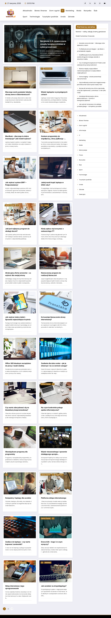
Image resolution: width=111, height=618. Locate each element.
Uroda (63, 17)
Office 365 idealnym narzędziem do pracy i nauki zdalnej (18, 364)
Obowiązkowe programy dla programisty (16, 453)
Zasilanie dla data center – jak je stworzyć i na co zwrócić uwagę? (54, 364)
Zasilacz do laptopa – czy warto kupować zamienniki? (17, 543)
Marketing (70, 11)
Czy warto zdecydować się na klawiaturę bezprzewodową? (17, 409)
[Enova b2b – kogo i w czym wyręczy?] (55, 527)
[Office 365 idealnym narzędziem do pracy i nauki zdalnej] (20, 349)
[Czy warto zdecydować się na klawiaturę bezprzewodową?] (20, 393)
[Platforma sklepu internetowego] (55, 483)
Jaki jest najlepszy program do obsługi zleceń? (17, 230)
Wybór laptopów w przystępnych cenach (54, 93)
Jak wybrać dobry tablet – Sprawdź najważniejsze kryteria (17, 318)
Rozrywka (87, 11)
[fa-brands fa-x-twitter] (90, 3)
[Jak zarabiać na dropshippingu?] (55, 571)
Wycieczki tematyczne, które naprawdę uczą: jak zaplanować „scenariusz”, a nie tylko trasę (91, 90)
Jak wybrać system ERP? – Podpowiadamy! (15, 184)
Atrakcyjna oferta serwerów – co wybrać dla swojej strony (18, 274)
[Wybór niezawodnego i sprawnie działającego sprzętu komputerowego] (55, 437)
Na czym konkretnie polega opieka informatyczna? (52, 409)
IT (62, 11)
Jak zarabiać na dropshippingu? (53, 586)
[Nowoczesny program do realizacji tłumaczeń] (55, 258)
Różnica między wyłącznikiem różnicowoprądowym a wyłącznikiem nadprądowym (89, 71)
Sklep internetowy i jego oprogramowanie (14, 587)
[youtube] (104, 3)
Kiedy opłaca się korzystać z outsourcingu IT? (52, 230)
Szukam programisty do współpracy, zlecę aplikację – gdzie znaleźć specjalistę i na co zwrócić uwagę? (53, 137)
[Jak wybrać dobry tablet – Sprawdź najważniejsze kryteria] (20, 302)
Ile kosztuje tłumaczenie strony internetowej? (53, 318)
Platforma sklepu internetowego (53, 498)
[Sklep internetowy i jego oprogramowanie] (20, 571)
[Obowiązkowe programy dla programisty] (20, 437)
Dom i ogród (54, 11)
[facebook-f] (85, 3)
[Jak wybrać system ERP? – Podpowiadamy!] (20, 168)
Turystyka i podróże (50, 17)
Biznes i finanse (41, 11)
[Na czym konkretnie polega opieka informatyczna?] (55, 393)
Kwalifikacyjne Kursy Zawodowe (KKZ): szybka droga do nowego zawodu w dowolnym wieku (90, 57)
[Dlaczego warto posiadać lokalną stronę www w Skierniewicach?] (20, 77)
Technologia (35, 17)
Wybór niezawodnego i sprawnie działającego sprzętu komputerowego (54, 453)
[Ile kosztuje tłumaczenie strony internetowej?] (55, 302)
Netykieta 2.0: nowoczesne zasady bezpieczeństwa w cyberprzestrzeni (53, 44)
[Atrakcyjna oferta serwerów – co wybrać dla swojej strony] (20, 258)
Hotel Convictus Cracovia (85, 36)
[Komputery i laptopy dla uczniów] (20, 483)
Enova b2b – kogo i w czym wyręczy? (51, 543)
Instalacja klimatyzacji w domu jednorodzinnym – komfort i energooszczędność (87, 98)
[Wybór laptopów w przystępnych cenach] (55, 77)
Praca (46, 205)
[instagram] (99, 3)
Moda (78, 11)
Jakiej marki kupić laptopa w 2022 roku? (52, 184)
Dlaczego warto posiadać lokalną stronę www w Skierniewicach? (18, 93)
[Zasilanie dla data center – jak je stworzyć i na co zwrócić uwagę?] (55, 349)
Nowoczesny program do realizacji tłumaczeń (51, 274)
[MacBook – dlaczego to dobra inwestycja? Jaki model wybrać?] (20, 121)
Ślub (95, 11)
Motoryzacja (83, 150)
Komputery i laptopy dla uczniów (18, 498)
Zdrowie (71, 17)
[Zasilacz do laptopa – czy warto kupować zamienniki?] (20, 527)
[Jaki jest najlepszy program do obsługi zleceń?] (20, 214)
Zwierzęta (82, 194)
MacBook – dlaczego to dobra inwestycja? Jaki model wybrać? (18, 137)
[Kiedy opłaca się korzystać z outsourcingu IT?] (55, 214)
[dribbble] (95, 3)
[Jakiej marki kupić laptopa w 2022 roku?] (55, 168)
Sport (25, 17)
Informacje (82, 130)
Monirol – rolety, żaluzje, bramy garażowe (91, 32)
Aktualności (27, 11)
